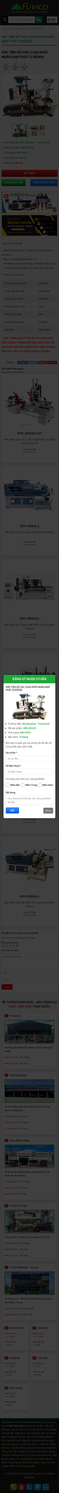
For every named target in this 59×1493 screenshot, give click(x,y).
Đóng (48, 810)
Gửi (12, 810)
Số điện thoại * (13, 765)
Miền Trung (31, 785)
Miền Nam (47, 785)
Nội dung (10, 792)
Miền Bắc (15, 785)
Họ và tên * (11, 752)
